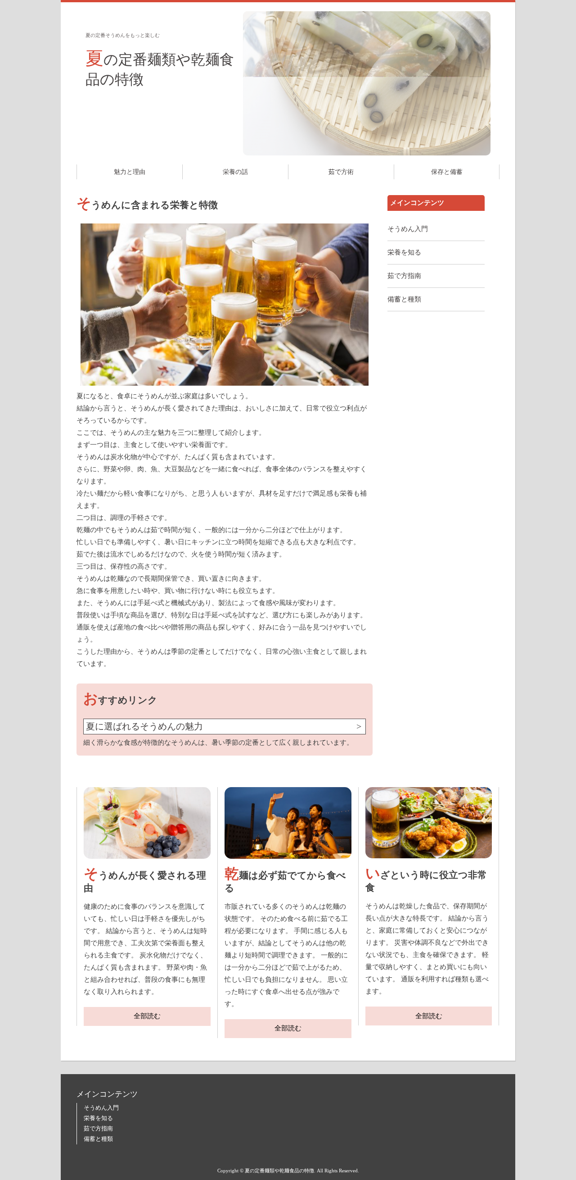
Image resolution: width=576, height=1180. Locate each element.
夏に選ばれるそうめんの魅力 (144, 726)
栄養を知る (404, 252)
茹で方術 (341, 172)
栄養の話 (235, 172)
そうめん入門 (407, 228)
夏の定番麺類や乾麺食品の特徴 (160, 67)
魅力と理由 (129, 172)
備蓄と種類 (404, 299)
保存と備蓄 (447, 172)
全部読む (147, 1016)
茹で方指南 (404, 275)
